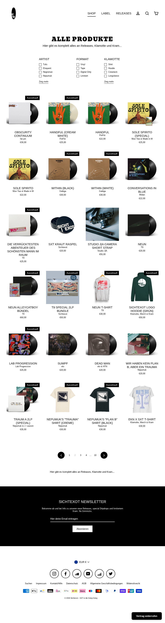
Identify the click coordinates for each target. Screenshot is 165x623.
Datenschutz (72, 583)
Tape (83, 68)
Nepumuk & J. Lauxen (23, 426)
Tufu (45, 64)
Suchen (28, 583)
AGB (84, 583)
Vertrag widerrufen (146, 616)
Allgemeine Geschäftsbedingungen (106, 583)
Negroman (48, 72)
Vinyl (83, 64)
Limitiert (84, 76)
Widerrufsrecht (133, 583)
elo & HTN (102, 366)
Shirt (110, 64)
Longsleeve (113, 76)
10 (95, 455)
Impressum (41, 583)
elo (62, 366)
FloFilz (63, 139)
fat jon (23, 139)
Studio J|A (102, 251)
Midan (142, 194)
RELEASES (123, 13)
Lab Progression (23, 366)
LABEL (105, 13)
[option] (23, 224)
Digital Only (86, 72)
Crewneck (112, 72)
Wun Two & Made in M (142, 139)
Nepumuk (47, 76)
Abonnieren (82, 528)
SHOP (91, 13)
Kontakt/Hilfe (56, 583)
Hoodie (111, 68)
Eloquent (47, 68)
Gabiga (62, 191)
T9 (23, 258)
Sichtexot (62, 247)
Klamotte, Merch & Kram (142, 314)
